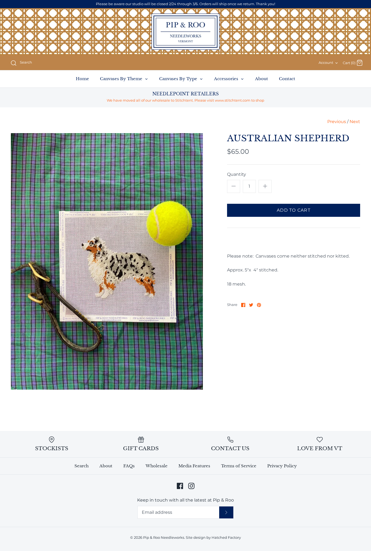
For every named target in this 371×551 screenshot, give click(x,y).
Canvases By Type (178, 78)
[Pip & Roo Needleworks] (185, 32)
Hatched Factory (226, 538)
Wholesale (157, 465)
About (261, 78)
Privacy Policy (282, 465)
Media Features (194, 465)
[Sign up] (226, 512)
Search (81, 465)
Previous (336, 121)
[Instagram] (191, 486)
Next (355, 121)
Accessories (226, 78)
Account (326, 63)
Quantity (236, 174)
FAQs (129, 465)
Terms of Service (238, 465)
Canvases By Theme (121, 78)
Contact (287, 78)
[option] (107, 261)
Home (82, 78)
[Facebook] (180, 486)
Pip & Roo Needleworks (163, 538)
